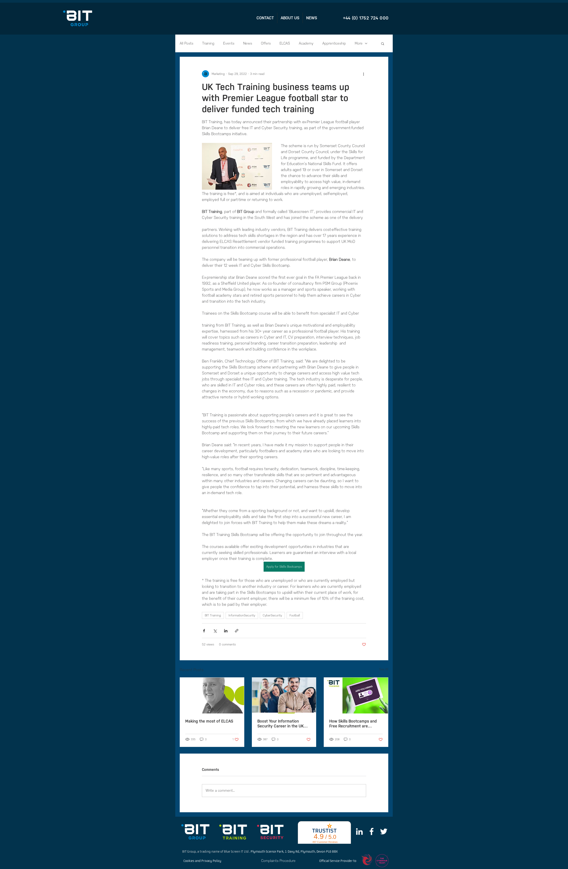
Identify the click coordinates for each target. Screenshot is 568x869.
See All (383, 669)
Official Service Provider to (337, 861)
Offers (266, 43)
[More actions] (363, 73)
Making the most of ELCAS (209, 721)
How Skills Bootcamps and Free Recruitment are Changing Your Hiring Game (353, 724)
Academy (306, 43)
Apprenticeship (334, 43)
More (359, 43)
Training (208, 43)
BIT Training (213, 615)
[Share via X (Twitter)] (215, 631)
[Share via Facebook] (204, 631)
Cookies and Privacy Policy (202, 861)
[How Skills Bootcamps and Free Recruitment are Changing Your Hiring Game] (356, 695)
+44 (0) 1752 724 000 (366, 18)
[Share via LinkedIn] (226, 631)
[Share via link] (237, 631)
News (247, 43)
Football (295, 615)
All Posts (186, 43)
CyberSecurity (272, 615)
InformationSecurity (242, 615)
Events (228, 43)
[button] (383, 43)
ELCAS (285, 43)
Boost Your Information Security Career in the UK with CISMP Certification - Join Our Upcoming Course (281, 724)
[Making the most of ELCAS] (212, 695)
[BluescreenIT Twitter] (384, 831)
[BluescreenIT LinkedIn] (359, 831)
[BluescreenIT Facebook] (371, 831)
